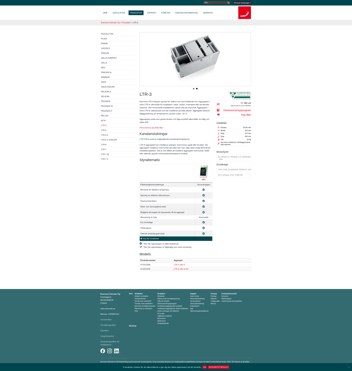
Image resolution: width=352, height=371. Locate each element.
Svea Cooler (108, 87)
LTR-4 (103, 130)
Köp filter (246, 114)
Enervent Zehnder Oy (110, 22)
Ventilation (119, 13)
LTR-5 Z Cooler (109, 140)
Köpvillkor (104, 330)
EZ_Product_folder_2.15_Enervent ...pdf (234, 158)
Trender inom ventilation (144, 304)
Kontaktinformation (186, 13)
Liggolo (105, 48)
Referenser (161, 321)
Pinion (104, 43)
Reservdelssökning (197, 299)
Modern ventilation (141, 296)
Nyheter (214, 299)
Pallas (104, 116)
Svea (103, 82)
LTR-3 (103, 125)
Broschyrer (161, 318)
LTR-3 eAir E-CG (181, 269)
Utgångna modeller (164, 316)
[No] (348, 367)
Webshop (208, 13)
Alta (103, 120)
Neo (103, 67)
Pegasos (105, 101)
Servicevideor (195, 301)
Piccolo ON (107, 34)
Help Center (194, 296)
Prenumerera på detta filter (151, 128)
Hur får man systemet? (143, 301)
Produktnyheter (163, 323)
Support (151, 13)
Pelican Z (106, 92)
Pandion (105, 77)
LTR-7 (103, 149)
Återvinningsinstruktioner (199, 311)
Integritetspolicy (107, 336)
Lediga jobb (215, 301)
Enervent (225, 296)
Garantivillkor (106, 319)
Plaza (104, 39)
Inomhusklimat (140, 299)
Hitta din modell (163, 301)
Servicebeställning (197, 304)
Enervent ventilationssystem (145, 306)
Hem (105, 13)
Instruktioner (194, 306)
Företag (165, 13)
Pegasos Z (106, 111)
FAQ (136, 311)
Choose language (242, 3)
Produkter (136, 13)
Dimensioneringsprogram (237, 110)
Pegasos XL (107, 106)
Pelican (105, 96)
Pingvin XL (106, 72)
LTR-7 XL (105, 154)
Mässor (213, 304)
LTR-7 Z (104, 159)
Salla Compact (109, 58)
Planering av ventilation (143, 309)
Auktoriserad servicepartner (232, 301)
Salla (104, 63)
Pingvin (105, 53)
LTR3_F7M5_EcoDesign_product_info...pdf (234, 170)
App (191, 309)
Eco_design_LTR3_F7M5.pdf (230, 175)
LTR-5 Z (104, 135)
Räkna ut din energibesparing (168, 299)
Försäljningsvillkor (108, 325)
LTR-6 (103, 144)
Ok (204, 367)
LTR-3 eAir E (179, 265)
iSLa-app (160, 313)
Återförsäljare (227, 299)
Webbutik (160, 296)
